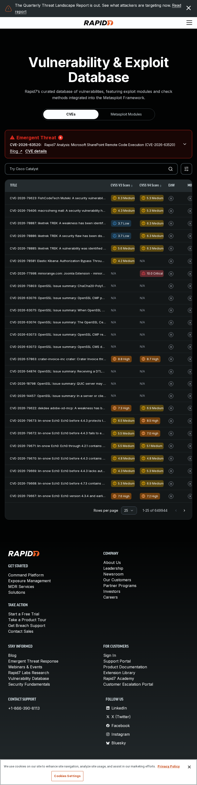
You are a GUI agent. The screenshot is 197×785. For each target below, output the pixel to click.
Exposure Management (29, 580)
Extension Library (119, 672)
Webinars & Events (25, 666)
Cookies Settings (67, 776)
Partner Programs (119, 585)
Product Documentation (125, 666)
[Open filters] (186, 169)
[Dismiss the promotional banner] (188, 8)
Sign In (109, 655)
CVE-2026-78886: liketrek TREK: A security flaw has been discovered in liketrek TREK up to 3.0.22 (83, 236)
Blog (12, 655)
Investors (111, 591)
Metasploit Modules (126, 114)
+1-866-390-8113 (24, 708)
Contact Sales (20, 631)
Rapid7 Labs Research (28, 672)
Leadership (113, 568)
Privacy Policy (169, 766)
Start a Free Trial (23, 614)
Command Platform (26, 575)
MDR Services (21, 586)
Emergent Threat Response (33, 661)
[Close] (189, 767)
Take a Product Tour (27, 619)
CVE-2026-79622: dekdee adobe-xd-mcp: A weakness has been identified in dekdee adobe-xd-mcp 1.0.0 (90, 408)
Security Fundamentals (29, 684)
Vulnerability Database (28, 678)
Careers (110, 597)
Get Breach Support (26, 625)
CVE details (36, 151)
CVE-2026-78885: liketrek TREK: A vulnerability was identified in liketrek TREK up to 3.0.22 (77, 248)
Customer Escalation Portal (128, 684)
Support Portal (117, 661)
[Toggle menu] (189, 22)
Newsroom (113, 574)
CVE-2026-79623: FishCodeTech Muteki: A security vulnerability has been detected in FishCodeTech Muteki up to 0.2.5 (100, 198)
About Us (112, 562)
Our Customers (117, 579)
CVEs (71, 114)
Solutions (16, 592)
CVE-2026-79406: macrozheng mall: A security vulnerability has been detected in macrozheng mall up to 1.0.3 (93, 210)
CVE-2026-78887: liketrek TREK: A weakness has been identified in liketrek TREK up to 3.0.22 (80, 223)
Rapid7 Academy (118, 678)
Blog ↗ (16, 151)
